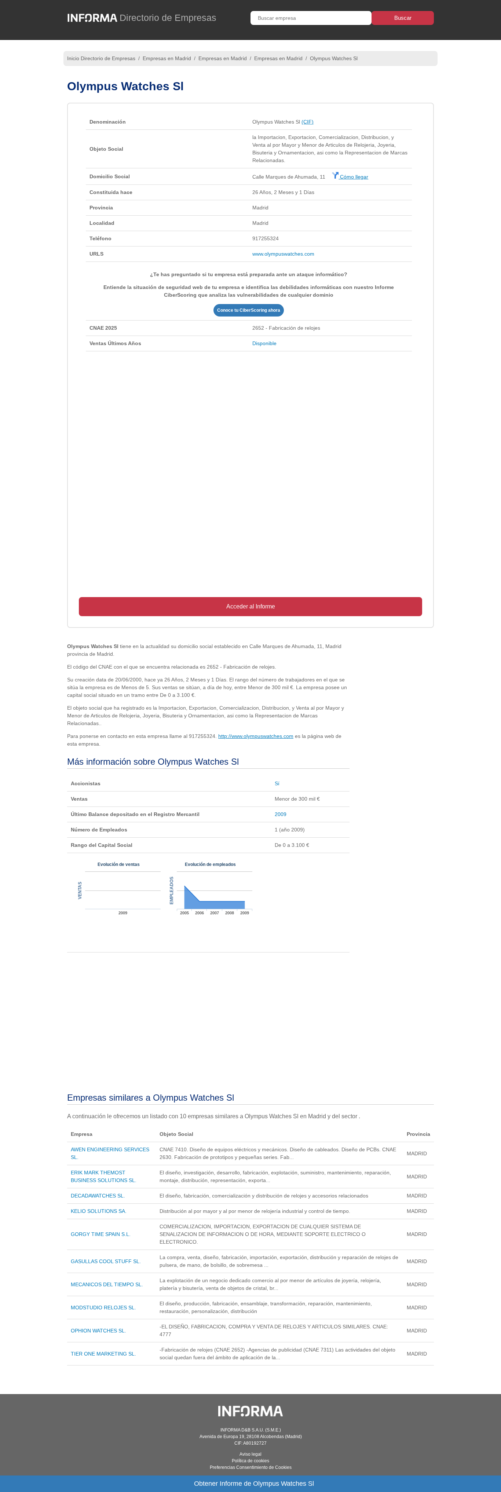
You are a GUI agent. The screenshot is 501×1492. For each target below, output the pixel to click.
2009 (280, 814)
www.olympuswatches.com (283, 254)
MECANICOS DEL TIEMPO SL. (107, 1284)
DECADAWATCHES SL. (98, 1196)
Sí (277, 783)
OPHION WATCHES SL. (98, 1331)
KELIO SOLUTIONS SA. (99, 1211)
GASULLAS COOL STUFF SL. (106, 1261)
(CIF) (307, 122)
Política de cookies (250, 1460)
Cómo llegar (353, 177)
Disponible (264, 343)
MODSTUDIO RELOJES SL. (103, 1307)
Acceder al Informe (250, 606)
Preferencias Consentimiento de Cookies (251, 1467)
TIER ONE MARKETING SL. (103, 1354)
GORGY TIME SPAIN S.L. (101, 1234)
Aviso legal (250, 1454)
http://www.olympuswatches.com (255, 736)
